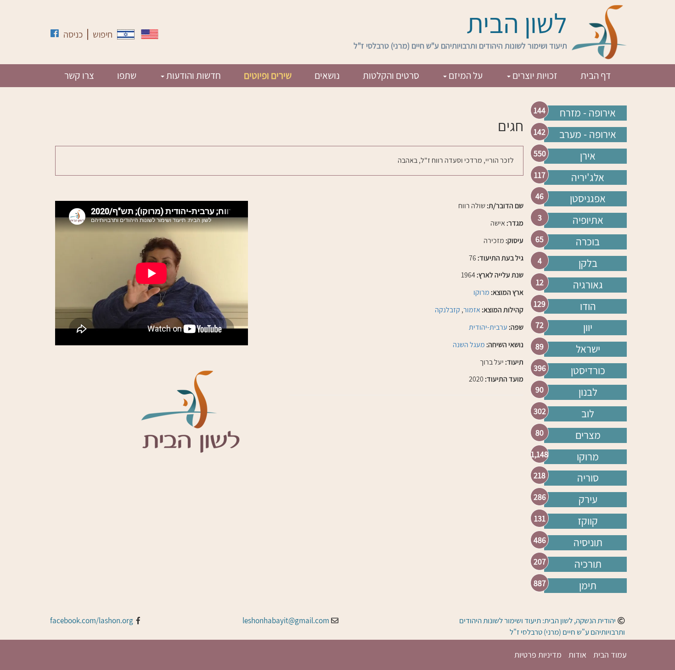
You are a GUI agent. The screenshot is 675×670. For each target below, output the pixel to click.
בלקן (588, 263)
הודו (588, 306)
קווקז (588, 521)
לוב (587, 414)
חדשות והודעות (192, 75)
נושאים (327, 75)
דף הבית (595, 75)
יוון (587, 327)
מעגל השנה (469, 344)
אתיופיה (588, 220)
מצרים (588, 435)
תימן (587, 585)
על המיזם (465, 75)
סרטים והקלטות (391, 75)
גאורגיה (588, 285)
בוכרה (588, 242)
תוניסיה (588, 542)
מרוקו (588, 457)
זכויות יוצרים (534, 75)
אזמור (471, 310)
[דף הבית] (599, 32)
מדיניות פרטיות (538, 654)
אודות (577, 654)
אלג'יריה (587, 177)
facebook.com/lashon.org (91, 620)
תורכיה (588, 564)
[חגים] (126, 34)
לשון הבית (517, 23)
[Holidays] (149, 34)
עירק (588, 499)
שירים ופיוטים (268, 75)
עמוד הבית (610, 654)
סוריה (588, 478)
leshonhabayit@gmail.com (285, 620)
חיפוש (102, 34)
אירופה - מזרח (588, 113)
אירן (588, 156)
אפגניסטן (588, 198)
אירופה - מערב (587, 134)
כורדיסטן (588, 370)
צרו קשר (79, 75)
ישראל (588, 349)
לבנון (588, 392)
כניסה (73, 34)
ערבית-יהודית (488, 327)
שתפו (126, 75)
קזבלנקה (447, 310)
